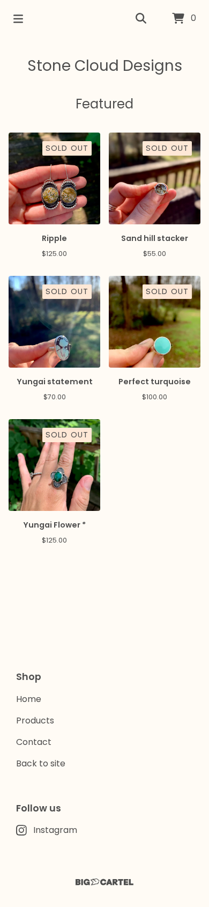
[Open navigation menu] (18, 18)
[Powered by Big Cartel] (104, 882)
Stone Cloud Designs (104, 65)
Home (28, 699)
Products (35, 720)
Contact (33, 742)
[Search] (141, 19)
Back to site (40, 763)
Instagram (55, 830)
